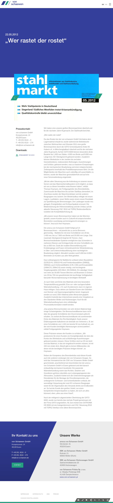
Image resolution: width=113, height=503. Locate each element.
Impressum (25, 494)
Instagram (107, 500)
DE (103, 4)
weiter (98, 96)
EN (106, 4)
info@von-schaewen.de (20, 458)
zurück (15, 97)
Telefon (82, 500)
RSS (103, 500)
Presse (56, 494)
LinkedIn (95, 500)
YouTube (86, 500)
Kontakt (17, 465)
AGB (48, 494)
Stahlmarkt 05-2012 (27, 155)
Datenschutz (38, 494)
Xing (90, 500)
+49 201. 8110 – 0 (19, 452)
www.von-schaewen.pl (69, 477)
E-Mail (78, 500)
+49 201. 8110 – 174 (20, 455)
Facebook (99, 500)
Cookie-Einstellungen (29, 498)
